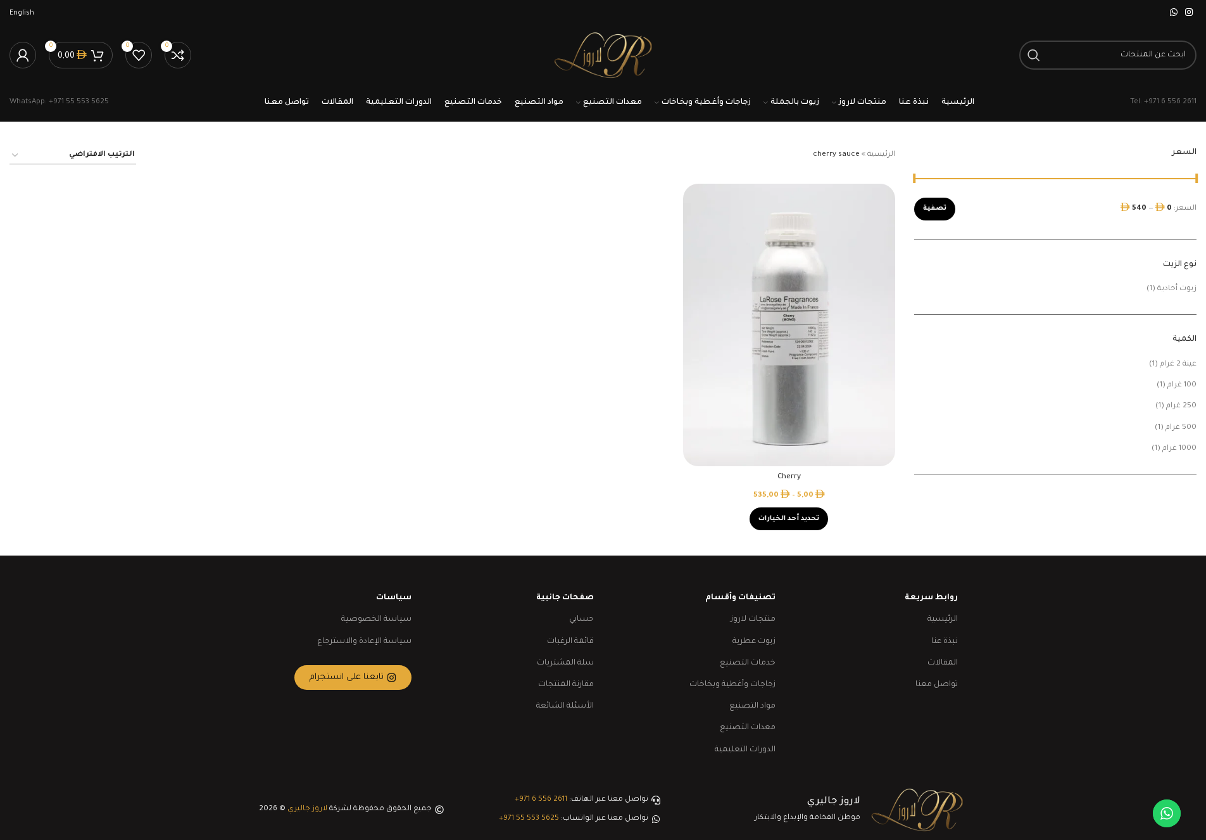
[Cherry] (789, 325)
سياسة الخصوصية (376, 619)
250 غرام (1181, 406)
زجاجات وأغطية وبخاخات (732, 684)
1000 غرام (1179, 449)
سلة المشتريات (565, 663)
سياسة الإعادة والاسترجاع (364, 641)
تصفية (934, 208)
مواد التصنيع (752, 706)
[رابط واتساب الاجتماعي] (1173, 13)
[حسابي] (22, 55)
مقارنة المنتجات (566, 684)
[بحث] (1033, 55)
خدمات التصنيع (748, 663)
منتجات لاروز (753, 619)
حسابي (581, 619)
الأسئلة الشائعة (565, 706)
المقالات (942, 663)
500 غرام (1181, 428)
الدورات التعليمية (745, 750)
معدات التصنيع (748, 727)
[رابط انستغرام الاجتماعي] (1189, 13)
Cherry (789, 477)
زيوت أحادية (1177, 289)
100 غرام (1182, 385)
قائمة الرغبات (570, 641)
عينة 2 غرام (1178, 364)
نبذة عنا (944, 641)
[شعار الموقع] (603, 56)
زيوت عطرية (754, 641)
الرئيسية (881, 155)
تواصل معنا (936, 684)
